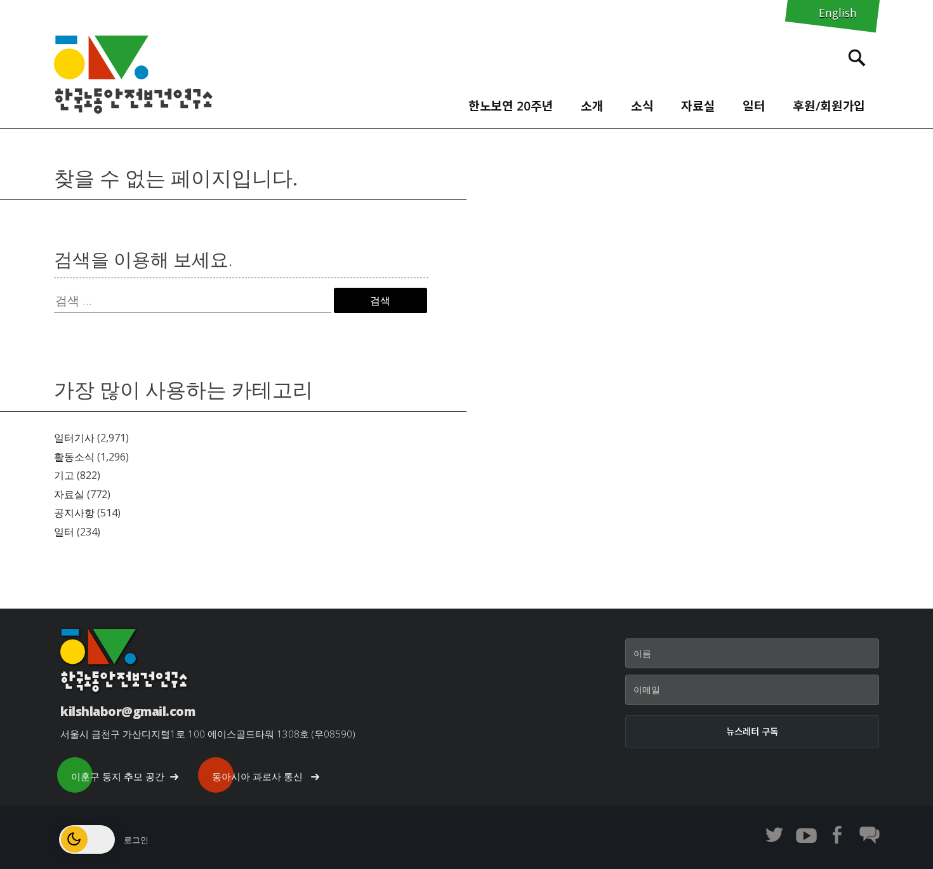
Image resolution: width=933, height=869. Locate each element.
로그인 (136, 839)
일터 (64, 532)
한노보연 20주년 (510, 105)
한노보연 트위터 (774, 835)
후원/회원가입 (829, 105)
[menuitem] (510, 103)
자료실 (698, 105)
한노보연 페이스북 (838, 835)
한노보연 (133, 74)
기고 (64, 475)
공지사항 (74, 513)
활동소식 (74, 457)
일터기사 (74, 438)
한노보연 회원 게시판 (869, 835)
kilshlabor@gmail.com (127, 711)
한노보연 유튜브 (806, 835)
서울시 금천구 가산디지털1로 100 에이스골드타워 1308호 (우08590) (207, 733)
